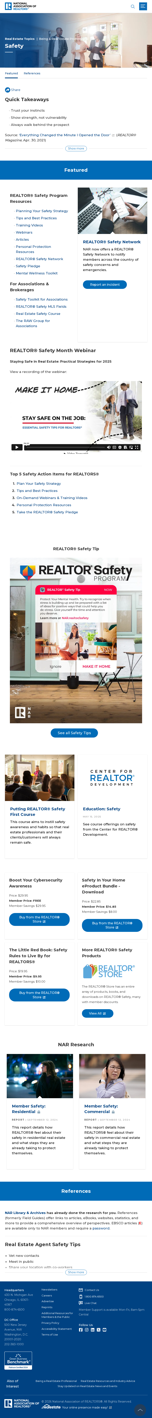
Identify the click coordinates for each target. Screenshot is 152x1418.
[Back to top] (140, 1410)
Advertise (48, 1301)
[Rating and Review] (18, 1368)
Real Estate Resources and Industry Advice (108, 1381)
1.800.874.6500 (94, 1296)
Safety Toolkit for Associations (42, 299)
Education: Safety (101, 809)
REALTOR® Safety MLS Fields (41, 307)
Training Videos (29, 225)
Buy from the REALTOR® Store (39, 919)
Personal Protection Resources (44, 505)
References (32, 73)
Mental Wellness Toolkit (37, 273)
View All (95, 1013)
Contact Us (92, 1290)
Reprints (47, 1307)
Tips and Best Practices (36, 218)
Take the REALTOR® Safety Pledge (47, 512)
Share (15, 90)
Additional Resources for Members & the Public (57, 1315)
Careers (47, 1295)
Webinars (24, 232)
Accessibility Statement (57, 1328)
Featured (11, 73)
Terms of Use (50, 1334)
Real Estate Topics (20, 39)
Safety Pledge (28, 266)
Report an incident (105, 284)
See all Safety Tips (74, 733)
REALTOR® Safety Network (39, 259)
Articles (22, 239)
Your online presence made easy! (87, 1407)
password (100, 1228)
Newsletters (49, 1289)
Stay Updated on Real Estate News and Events (87, 1386)
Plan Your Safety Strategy (39, 484)
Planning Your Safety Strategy (42, 211)
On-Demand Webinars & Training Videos (52, 498)
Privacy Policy (50, 1322)
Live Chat (91, 1303)
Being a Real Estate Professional (64, 39)
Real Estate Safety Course (38, 314)
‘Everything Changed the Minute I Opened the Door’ (64, 135)
